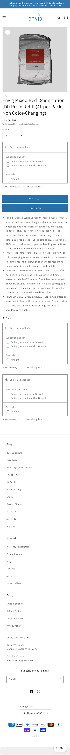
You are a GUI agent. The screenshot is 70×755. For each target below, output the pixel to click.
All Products (13, 518)
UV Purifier (12, 482)
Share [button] (9, 318)
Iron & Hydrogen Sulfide (19, 467)
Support (11, 526)
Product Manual (15, 554)
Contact (11, 568)
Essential (11, 511)
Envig (38, 736)
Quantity (6, 129)
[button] (4, 17)
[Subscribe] (59, 679)
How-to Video (14, 583)
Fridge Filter (13, 474)
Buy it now (35, 207)
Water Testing (14, 489)
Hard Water (12, 460)
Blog (9, 561)
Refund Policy (14, 611)
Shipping (16, 124)
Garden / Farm (14, 504)
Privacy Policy (14, 625)
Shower (10, 496)
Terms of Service (15, 618)
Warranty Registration (18, 546)
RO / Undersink (14, 452)
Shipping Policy (15, 603)
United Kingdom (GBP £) (33, 713)
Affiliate (11, 575)
